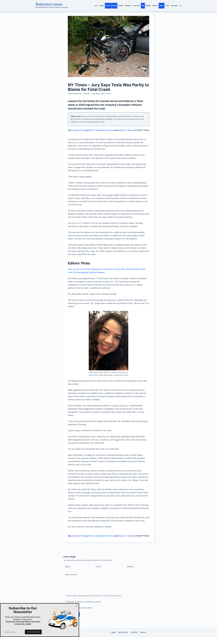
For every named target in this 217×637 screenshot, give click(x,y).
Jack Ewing (109, 130)
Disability (128, 5)
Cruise (148, 5)
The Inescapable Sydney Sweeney (89, 272)
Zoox (167, 5)
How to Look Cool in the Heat (81, 269)
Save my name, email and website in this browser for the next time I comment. (94, 596)
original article (78, 130)
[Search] (180, 6)
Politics (137, 5)
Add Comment (71, 574)
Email (98, 567)
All (96, 5)
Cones (120, 5)
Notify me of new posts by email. (80, 608)
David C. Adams (126, 130)
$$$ (143, 5)
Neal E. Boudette (96, 130)
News (115, 5)
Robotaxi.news (49, 4)
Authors (174, 5)
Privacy (143, 632)
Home (113, 632)
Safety (108, 5)
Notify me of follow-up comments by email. (84, 602)
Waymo (155, 5)
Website (130, 567)
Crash (101, 5)
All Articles (123, 632)
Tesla (161, 5)
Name (68, 567)
